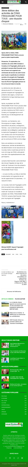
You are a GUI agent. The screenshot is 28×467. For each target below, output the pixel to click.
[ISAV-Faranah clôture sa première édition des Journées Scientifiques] (5, 321)
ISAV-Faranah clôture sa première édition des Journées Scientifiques (16, 321)
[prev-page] (2, 327)
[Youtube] (22, 458)
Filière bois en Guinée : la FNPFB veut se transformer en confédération (17, 314)
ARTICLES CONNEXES (7, 299)
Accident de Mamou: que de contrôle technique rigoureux (7, 273)
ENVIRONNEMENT (9, 5)
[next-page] (5, 327)
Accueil (2, 5)
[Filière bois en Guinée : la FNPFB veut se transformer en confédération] (5, 314)
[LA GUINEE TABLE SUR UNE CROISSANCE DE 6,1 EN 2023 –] (5, 378)
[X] (6, 27)
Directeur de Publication (8, 23)
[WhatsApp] (13, 27)
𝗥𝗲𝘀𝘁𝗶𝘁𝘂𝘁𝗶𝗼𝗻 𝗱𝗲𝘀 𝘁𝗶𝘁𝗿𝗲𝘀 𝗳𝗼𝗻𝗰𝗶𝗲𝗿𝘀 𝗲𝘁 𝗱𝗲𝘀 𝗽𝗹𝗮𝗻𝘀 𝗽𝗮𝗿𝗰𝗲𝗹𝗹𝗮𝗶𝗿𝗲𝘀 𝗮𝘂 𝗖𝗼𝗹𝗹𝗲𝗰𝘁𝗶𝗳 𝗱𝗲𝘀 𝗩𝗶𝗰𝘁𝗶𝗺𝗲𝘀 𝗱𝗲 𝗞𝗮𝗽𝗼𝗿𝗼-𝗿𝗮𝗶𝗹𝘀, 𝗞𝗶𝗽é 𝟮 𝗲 (20, 278)
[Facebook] (2, 27)
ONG (13, 254)
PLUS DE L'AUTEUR (20, 299)
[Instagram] (10, 458)
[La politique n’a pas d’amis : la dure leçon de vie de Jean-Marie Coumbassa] (5, 360)
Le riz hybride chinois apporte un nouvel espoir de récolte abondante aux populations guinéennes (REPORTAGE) (18, 305)
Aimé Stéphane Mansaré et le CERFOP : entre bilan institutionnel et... (17, 345)
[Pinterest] (9, 27)
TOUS (21, 254)
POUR (17, 254)
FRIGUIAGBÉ (8, 254)
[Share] (14, 458)
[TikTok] (18, 458)
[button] (2, 2)
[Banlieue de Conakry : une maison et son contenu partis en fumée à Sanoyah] (5, 386)
